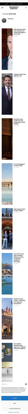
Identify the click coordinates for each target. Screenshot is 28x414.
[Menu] (2, 7)
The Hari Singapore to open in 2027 (19, 164)
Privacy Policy (17, 412)
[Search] (26, 7)
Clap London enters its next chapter (19, 209)
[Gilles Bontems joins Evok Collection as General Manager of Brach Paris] (7, 49)
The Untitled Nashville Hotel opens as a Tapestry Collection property (20, 346)
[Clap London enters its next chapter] (7, 229)
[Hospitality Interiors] (14, 7)
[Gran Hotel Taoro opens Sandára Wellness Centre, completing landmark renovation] (7, 273)
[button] (26, 384)
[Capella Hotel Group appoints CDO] (7, 94)
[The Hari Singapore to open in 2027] (7, 184)
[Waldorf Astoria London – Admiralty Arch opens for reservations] (7, 318)
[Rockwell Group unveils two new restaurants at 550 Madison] (7, 139)
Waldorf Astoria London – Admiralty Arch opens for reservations (19, 301)
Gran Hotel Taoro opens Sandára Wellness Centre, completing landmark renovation (19, 257)
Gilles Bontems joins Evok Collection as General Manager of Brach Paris (20, 32)
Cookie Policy (10, 412)
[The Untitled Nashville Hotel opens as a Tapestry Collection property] (7, 363)
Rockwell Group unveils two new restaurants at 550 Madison (19, 121)
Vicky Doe (10, 18)
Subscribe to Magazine (16, 3)
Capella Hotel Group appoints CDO (20, 75)
